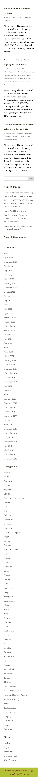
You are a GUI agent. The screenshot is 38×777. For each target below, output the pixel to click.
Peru (29, 78)
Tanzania (7, 677)
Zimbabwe (8, 729)
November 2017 (10, 454)
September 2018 (10, 441)
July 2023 (8, 270)
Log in (6, 747)
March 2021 (9, 356)
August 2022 (9, 296)
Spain (5, 82)
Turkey (7, 703)
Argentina (8, 472)
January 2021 (9, 364)
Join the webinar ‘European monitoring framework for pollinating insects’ (15, 218)
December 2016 (10, 458)
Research (7, 639)
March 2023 (9, 279)
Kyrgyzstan (8, 596)
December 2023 (10, 261)
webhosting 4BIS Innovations (19, 774)
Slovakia (7, 647)
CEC (6, 511)
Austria (27, 69)
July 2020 (8, 386)
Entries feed (9, 751)
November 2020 (10, 373)
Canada (7, 506)
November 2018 (10, 433)
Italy (6, 583)
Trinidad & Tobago (12, 699)
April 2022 (8, 313)
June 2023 (8, 274)
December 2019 (10, 403)
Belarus (7, 485)
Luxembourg (9, 600)
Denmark (8, 528)
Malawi (7, 605)
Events (6, 78)
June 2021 (8, 343)
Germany (20, 78)
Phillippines (9, 630)
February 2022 (10, 317)
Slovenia (7, 652)
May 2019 (8, 424)
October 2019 (9, 411)
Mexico (26, 78)
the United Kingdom (12, 690)
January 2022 (9, 321)
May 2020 (8, 394)
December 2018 (10, 428)
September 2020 (10, 381)
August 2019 (9, 420)
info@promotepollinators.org (22, 770)
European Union (26, 75)
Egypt (6, 536)
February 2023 (10, 283)
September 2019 (10, 416)
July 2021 (8, 338)
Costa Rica (24, 72)
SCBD (6, 643)
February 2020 (10, 398)
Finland (10, 78)
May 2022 (8, 309)
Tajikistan (8, 673)
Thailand (8, 682)
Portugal (7, 635)
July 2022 (8, 300)
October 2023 (9, 266)
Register (7, 743)
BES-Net (7, 493)
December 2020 (10, 368)
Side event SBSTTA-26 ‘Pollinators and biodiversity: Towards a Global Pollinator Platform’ (18, 203)
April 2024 (8, 257)
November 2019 (10, 407)
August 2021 (9, 334)
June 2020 (8, 390)
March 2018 (9, 450)
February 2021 (10, 360)
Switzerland (9, 669)
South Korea (9, 656)
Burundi (11, 72)
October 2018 (9, 437)
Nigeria (7, 618)
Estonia (19, 75)
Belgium (6, 72)
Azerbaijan (8, 481)
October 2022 (9, 291)
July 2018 (8, 445)
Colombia (28, 17)
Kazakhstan (9, 588)
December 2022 (10, 287)
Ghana (6, 570)
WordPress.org (10, 760)
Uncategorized (10, 712)
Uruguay (12, 85)
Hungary (8, 575)
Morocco (7, 613)
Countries (7, 20)
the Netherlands (17, 82)
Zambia (7, 725)
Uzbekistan (8, 720)
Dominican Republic (10, 75)
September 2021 (10, 330)
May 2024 (8, 253)
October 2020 (9, 377)
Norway (7, 622)
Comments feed (10, 755)
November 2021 (10, 326)
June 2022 (8, 304)
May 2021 (8, 347)
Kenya (6, 592)
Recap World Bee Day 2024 (15, 211)
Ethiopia (7, 545)
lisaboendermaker (10, 17)
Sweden (10, 82)
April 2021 (8, 351)
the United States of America (16, 695)
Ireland (10, 139)
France (15, 78)
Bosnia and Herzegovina (14, 498)
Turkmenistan (10, 707)
